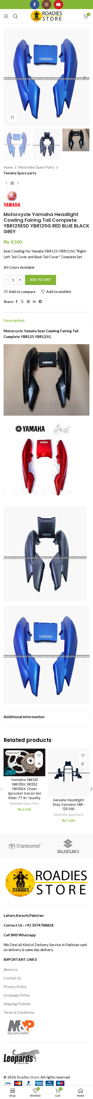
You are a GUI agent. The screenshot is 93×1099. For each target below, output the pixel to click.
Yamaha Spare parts (20, 173)
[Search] (15, 16)
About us (11, 969)
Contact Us (12, 978)
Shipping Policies (17, 1004)
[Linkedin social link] (34, 301)
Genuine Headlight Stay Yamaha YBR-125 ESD (69, 805)
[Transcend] (25, 846)
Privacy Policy (15, 986)
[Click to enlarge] (12, 117)
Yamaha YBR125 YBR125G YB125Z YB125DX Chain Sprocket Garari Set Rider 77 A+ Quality (24, 789)
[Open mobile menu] (6, 16)
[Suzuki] (67, 846)
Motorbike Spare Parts (36, 167)
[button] (8, 77)
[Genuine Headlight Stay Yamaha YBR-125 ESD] (68, 772)
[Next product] (18, 183)
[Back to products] (12, 183)
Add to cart (40, 280)
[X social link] (22, 301)
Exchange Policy (17, 995)
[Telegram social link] (40, 301)
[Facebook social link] (16, 301)
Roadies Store (28, 1077)
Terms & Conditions (19, 1012)
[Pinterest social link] (28, 301)
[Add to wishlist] (39, 755)
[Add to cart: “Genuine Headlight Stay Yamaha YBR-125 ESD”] (83, 763)
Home (8, 167)
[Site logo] (46, 16)
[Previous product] (6, 183)
